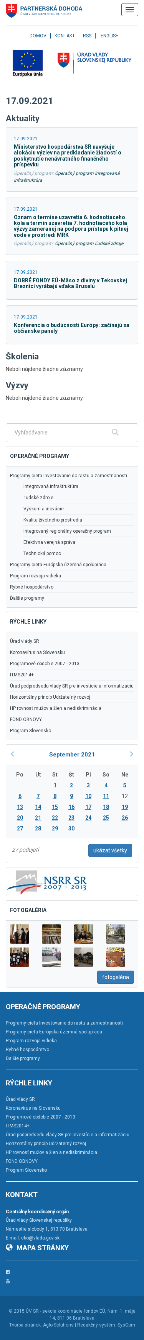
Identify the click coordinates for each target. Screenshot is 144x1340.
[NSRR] (47, 881)
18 (106, 807)
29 (55, 828)
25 (106, 818)
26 (125, 818)
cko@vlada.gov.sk (40, 1238)
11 (106, 796)
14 (38, 807)
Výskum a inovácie (43, 509)
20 (20, 818)
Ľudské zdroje (38, 497)
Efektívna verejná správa (49, 542)
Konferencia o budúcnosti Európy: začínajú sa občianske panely (71, 328)
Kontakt (65, 36)
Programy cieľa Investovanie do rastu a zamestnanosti (68, 475)
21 (38, 818)
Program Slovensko (30, 730)
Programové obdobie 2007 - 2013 (44, 663)
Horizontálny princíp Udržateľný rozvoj (50, 697)
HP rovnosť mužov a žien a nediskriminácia (55, 708)
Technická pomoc (42, 553)
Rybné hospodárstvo (31, 587)
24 (88, 818)
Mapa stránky (43, 1248)
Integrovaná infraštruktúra (50, 486)
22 (55, 818)
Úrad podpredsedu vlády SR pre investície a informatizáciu (72, 686)
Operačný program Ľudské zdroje (89, 243)
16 (71, 807)
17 (88, 807)
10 (88, 796)
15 (55, 807)
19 (125, 807)
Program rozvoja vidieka (35, 576)
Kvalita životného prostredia (52, 520)
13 (20, 807)
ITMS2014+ (22, 675)
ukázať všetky (110, 850)
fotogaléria (115, 977)
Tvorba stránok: (25, 1325)
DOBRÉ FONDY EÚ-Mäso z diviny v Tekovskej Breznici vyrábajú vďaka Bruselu (70, 283)
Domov (38, 36)
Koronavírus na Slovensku (37, 652)
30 (71, 828)
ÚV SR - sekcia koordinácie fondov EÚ (65, 1311)
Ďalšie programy (27, 598)
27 (20, 828)
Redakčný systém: (96, 1325)
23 (71, 818)
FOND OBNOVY (26, 719)
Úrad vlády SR (24, 641)
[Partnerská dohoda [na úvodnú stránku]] (44, 11)
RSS (87, 36)
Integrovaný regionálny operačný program (67, 531)
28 (38, 828)
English (110, 36)
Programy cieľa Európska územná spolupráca (58, 564)
